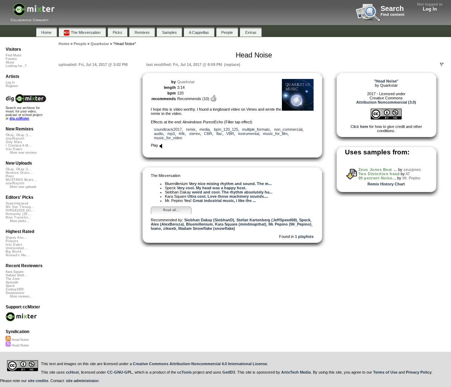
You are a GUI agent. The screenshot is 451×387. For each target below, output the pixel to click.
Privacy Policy (419, 372)
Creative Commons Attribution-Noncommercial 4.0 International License (200, 364)
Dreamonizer (15, 293)
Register (12, 86)
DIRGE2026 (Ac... (20, 210)
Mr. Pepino (411, 178)
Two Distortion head (379, 174)
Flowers (12, 241)
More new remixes (23, 152)
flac (219, 133)
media (204, 129)
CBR (208, 133)
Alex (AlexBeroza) (167, 224)
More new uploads (23, 187)
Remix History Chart (386, 184)
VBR (230, 133)
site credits (38, 381)
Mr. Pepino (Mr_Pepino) (289, 224)
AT (408, 174)
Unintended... (16, 248)
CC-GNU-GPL (119, 372)
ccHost (72, 372)
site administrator (82, 381)
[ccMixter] (34, 13)
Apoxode (12, 282)
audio (158, 133)
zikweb (169, 228)
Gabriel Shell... (16, 275)
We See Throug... (20, 207)
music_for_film (275, 133)
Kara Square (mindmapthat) (240, 224)
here (364, 126)
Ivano (156, 228)
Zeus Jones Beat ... (377, 169)
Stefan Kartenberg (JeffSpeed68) (266, 220)
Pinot (10, 176)
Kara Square (15, 272)
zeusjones (412, 169)
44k (182, 133)
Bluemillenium (199, 224)
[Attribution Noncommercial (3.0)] (386, 118)
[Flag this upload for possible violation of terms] (442, 64)
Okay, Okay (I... (19, 135)
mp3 (171, 133)
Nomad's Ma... (18, 255)
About (10, 62)
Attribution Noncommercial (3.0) (386, 102)
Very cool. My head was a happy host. (211, 188)
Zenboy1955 (15, 289)
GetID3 (228, 372)
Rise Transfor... (18, 217)
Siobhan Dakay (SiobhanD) (209, 220)
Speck (304, 220)
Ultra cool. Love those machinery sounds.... (227, 196)
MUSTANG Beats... (21, 180)
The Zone (13, 279)
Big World (13, 251)
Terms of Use (385, 372)
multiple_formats (256, 129)
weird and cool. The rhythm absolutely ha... (232, 192)
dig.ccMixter (19, 118)
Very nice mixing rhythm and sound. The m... (230, 184)
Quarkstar (186, 82)
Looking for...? (16, 66)
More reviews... (21, 296)
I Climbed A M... (19, 145)
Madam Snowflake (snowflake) (206, 228)
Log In (430, 9)
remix (191, 129)
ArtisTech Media (296, 372)
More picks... (19, 221)
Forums (11, 59)
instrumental (248, 133)
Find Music (14, 55)
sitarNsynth (15, 138)
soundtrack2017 (168, 129)
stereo (194, 133)
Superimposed (17, 203)
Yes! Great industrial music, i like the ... (220, 200)
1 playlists (304, 236)
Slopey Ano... (16, 237)
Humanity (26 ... (19, 214)
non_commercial (288, 129)
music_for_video (168, 138)
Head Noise (20, 340)
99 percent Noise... (377, 178)
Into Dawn (14, 149)
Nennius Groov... (19, 172)
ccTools (184, 372)
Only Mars (14, 142)
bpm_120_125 (226, 129)
